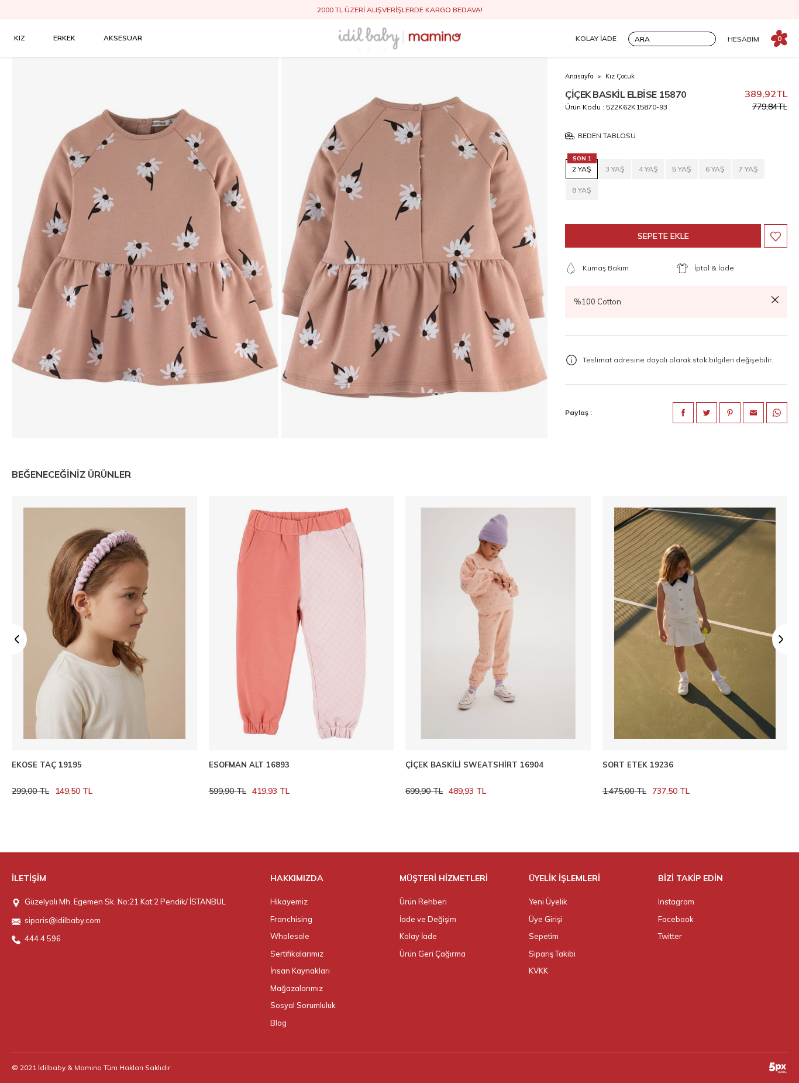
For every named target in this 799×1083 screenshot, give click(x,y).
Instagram (676, 901)
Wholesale (289, 936)
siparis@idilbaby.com (63, 920)
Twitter (670, 936)
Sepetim (544, 936)
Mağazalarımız (296, 988)
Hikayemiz (289, 901)
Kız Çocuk (620, 76)
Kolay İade (418, 936)
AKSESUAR (123, 37)
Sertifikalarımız (296, 953)
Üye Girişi (545, 919)
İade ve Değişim (427, 919)
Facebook (676, 919)
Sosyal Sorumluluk (303, 1005)
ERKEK (64, 37)
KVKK (538, 970)
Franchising (291, 919)
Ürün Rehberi (423, 901)
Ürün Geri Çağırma (432, 953)
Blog (278, 1022)
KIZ (19, 37)
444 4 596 (43, 938)
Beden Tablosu (607, 136)
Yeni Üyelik (548, 901)
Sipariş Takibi (552, 953)
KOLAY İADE (596, 38)
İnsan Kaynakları (300, 970)
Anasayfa (579, 76)
